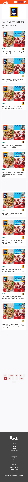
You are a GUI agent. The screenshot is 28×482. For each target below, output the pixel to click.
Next (21, 378)
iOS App (14, 448)
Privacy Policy (14, 467)
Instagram (14, 457)
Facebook (14, 459)
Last (14, 382)
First (5, 375)
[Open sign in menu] (25, 2)
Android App (14, 450)
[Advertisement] (14, 390)
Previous (11, 375)
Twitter (14, 461)
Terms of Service (14, 470)
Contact (14, 472)
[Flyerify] (1, 2)
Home (14, 446)
